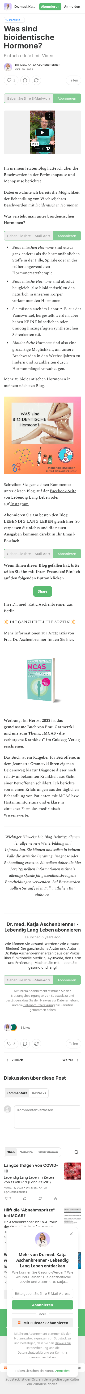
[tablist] (26, 1093)
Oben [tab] (11, 1152)
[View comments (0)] (25, 80)
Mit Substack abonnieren (45, 1322)
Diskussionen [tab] (48, 1152)
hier (69, 640)
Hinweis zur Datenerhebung (60, 1000)
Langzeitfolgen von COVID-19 (31, 1168)
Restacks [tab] (39, 1093)
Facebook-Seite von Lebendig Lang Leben (40, 494)
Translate (14, 19)
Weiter (68, 1060)
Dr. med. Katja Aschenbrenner (37, 64)
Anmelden (72, 6)
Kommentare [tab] (17, 1093)
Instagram (19, 504)
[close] (71, 1234)
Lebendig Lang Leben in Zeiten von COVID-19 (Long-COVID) (29, 1179)
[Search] (76, 1152)
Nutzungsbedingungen (30, 1338)
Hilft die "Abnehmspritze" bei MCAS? (29, 1213)
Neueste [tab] (26, 1152)
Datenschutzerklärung (33, 1352)
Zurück (17, 1060)
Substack (12, 1379)
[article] (42, 1182)
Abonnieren (50, 6)
